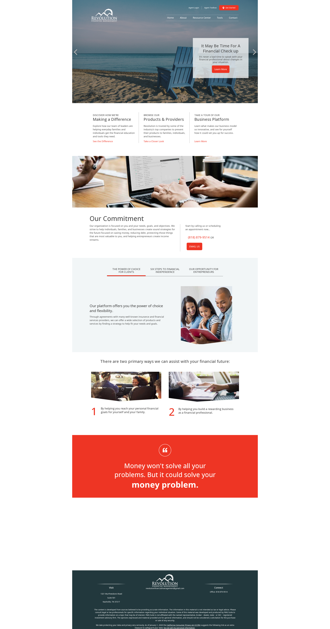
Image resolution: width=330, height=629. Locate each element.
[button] (170, 17)
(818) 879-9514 (199, 237)
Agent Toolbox (210, 7)
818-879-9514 (222, 592)
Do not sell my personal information (179, 628)
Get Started (230, 7)
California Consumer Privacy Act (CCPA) (183, 625)
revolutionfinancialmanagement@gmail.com (165, 588)
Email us (194, 246)
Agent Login (194, 7)
